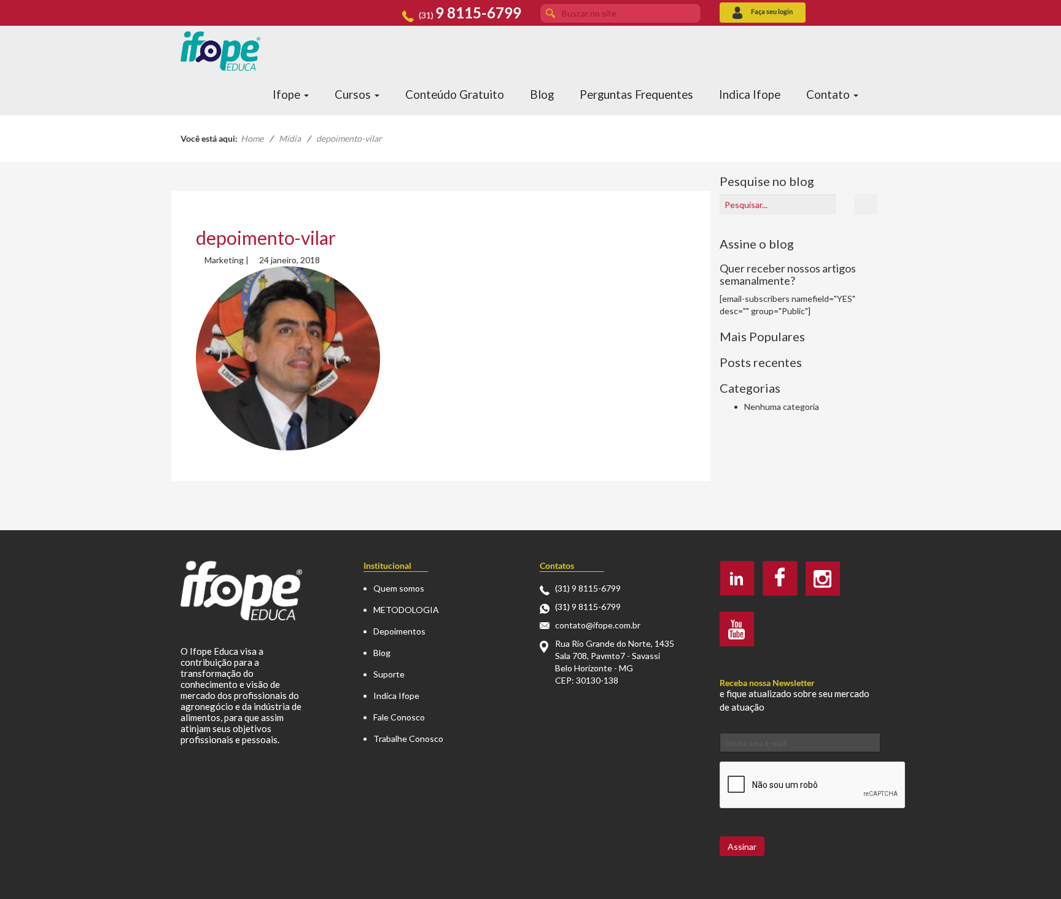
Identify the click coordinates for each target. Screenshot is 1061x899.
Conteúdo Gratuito (454, 94)
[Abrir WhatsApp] (1028, 868)
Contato (829, 94)
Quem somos (398, 588)
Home (252, 138)
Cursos (354, 94)
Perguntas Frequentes (636, 94)
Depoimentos (399, 631)
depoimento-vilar (266, 237)
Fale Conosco (399, 717)
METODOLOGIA (406, 609)
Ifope (288, 94)
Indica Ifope (749, 94)
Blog (542, 94)
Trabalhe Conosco (408, 738)
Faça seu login (772, 11)
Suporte (389, 674)
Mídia (290, 138)
